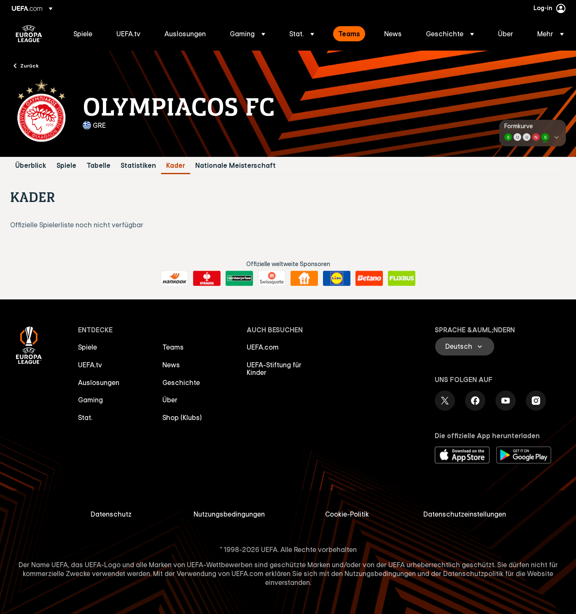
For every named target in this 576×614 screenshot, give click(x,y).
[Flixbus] (401, 278)
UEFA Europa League (29, 33)
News (171, 365)
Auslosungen (98, 382)
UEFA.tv (90, 365)
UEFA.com (263, 347)
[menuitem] (84, 34)
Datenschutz (111, 514)
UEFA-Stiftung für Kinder (274, 368)
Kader (175, 165)
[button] (247, 34)
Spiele (66, 165)
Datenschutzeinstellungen (464, 514)
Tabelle (98, 165)
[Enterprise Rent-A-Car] (239, 278)
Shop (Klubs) (182, 417)
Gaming (90, 400)
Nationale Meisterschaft (235, 165)
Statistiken (138, 165)
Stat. (85, 417)
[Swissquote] (271, 278)
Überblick (30, 165)
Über (170, 400)
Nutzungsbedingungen (229, 514)
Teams (173, 347)
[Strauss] (207, 278)
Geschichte (181, 382)
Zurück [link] (29, 65)
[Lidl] (336, 278)
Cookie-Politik (347, 514)
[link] (83, 34)
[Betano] (369, 278)
